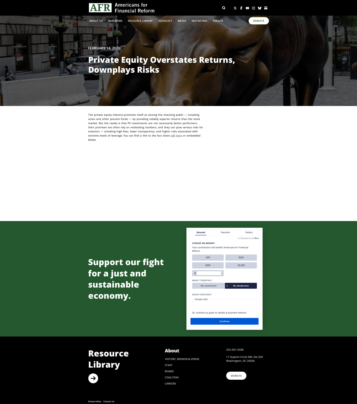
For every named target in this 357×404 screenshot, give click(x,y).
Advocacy (165, 20)
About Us (96, 20)
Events (218, 20)
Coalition (171, 377)
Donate (258, 20)
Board (169, 371)
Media (182, 20)
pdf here (176, 135)
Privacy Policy (94, 401)
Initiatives (199, 20)
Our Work (115, 20)
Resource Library (140, 20)
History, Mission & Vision (182, 359)
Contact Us (108, 401)
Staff (168, 365)
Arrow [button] (93, 378)
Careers (170, 383)
